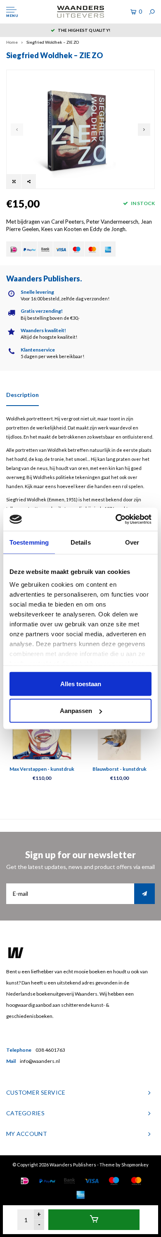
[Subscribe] (144, 893)
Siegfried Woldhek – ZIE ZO (52, 42)
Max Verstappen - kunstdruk (41, 769)
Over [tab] (132, 541)
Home (12, 42)
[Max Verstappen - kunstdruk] (42, 730)
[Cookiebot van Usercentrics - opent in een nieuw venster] (116, 519)
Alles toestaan (80, 683)
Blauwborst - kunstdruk (119, 769)
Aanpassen (76, 710)
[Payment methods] (13, 249)
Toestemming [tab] (29, 541)
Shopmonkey (135, 1164)
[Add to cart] (94, 1219)
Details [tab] (81, 541)
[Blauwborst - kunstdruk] (119, 730)
